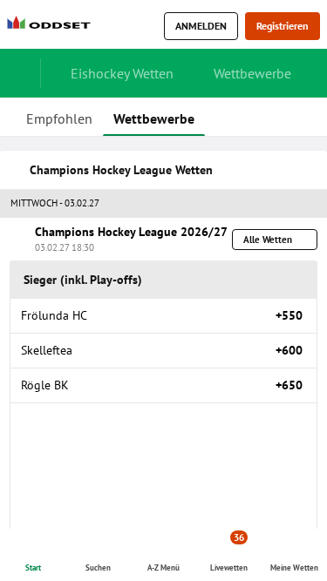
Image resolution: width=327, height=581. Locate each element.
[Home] (52, 26)
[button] (163, 204)
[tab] (59, 117)
